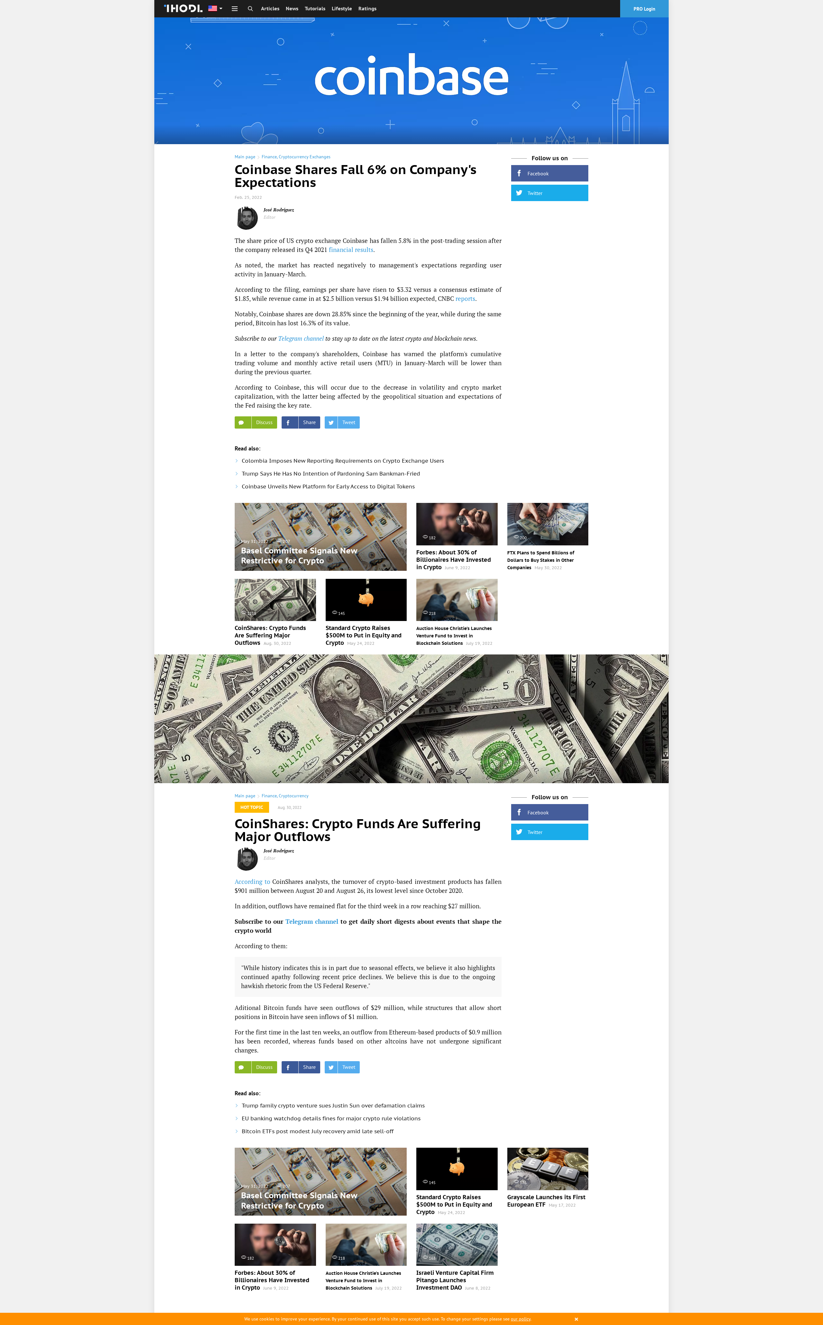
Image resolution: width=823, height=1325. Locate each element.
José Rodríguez (279, 210)
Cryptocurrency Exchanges (304, 157)
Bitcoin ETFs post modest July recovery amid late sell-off (317, 1131)
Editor (269, 217)
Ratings (367, 8)
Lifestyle (342, 8)
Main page (245, 157)
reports (465, 298)
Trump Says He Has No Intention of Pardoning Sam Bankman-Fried (331, 473)
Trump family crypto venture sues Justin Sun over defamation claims (333, 1105)
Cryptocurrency (294, 796)
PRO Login (644, 9)
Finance (269, 157)
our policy (520, 1319)
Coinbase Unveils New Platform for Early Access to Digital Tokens (328, 486)
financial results (351, 250)
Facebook (538, 173)
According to (252, 881)
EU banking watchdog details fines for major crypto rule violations (331, 1118)
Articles (270, 8)
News (292, 8)
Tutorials (315, 8)
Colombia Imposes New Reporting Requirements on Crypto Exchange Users (343, 460)
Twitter (535, 193)
